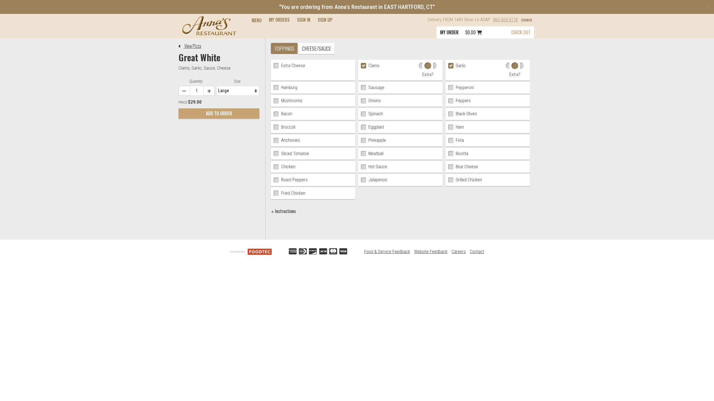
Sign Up (325, 19)
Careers (459, 251)
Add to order (219, 113)
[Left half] (420, 65)
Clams (184, 68)
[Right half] (435, 65)
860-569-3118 (505, 19)
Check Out (520, 32)
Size (237, 81)
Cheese (224, 68)
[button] (209, 25)
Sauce (209, 68)
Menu (257, 20)
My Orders (279, 19)
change (526, 20)
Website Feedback (430, 251)
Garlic (197, 68)
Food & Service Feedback (387, 251)
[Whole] (427, 65)
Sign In (303, 19)
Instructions (285, 211)
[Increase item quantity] (209, 91)
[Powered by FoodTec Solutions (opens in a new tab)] (251, 251)
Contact (477, 251)
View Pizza (192, 46)
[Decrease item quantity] (184, 91)
